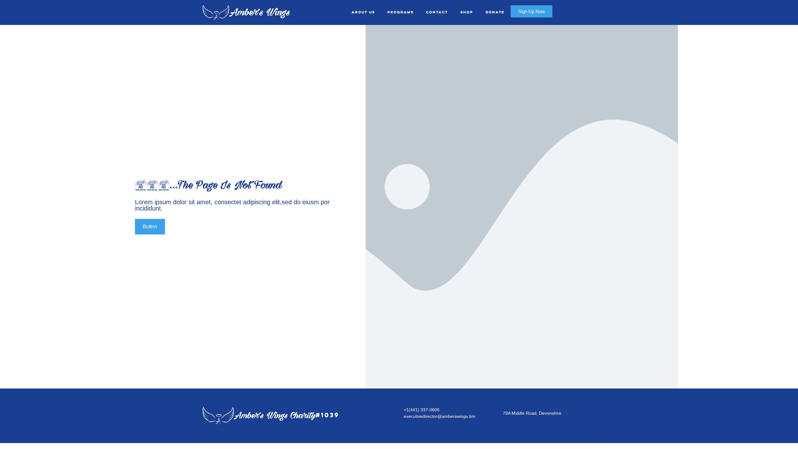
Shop (466, 12)
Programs (400, 12)
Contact (437, 12)
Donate (495, 12)
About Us (363, 12)
